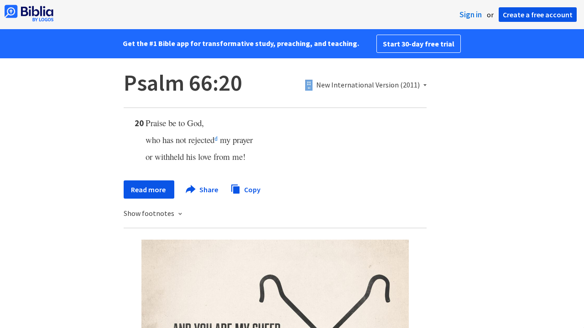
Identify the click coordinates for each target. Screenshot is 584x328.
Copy (252, 189)
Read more (149, 189)
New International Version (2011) (368, 85)
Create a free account (538, 14)
